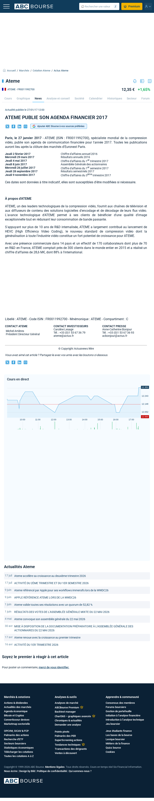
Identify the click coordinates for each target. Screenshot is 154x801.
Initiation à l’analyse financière (123, 715)
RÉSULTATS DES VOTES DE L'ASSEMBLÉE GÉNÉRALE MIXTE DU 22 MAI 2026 (61, 612)
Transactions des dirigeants (71, 748)
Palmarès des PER (65, 735)
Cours (8, 98)
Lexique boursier (115, 739)
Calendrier (95, 98)
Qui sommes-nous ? (80, 771)
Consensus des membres (120, 702)
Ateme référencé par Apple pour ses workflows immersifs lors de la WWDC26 (61, 590)
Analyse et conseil (58, 98)
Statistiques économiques (19, 747)
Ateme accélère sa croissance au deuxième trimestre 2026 (50, 575)
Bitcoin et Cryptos (14, 715)
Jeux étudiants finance (119, 730)
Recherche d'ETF (13, 739)
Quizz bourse (113, 747)
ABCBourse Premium (67, 707)
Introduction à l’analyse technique (125, 719)
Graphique (23, 98)
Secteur (132, 98)
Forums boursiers (116, 707)
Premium (134, 6)
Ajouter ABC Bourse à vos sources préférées (60, 126)
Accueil (11, 70)
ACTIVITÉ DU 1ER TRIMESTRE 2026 (36, 644)
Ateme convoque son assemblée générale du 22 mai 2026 (49, 619)
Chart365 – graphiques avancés (73, 716)
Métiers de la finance (118, 743)
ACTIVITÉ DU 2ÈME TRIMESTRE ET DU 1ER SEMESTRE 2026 (51, 583)
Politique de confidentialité (52, 771)
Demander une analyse (68, 724)
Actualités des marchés (17, 707)
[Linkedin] (19, 126)
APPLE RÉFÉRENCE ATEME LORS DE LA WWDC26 (45, 597)
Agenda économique (15, 711)
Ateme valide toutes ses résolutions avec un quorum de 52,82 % (53, 604)
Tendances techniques (68, 744)
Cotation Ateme (41, 70)
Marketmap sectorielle (17, 723)
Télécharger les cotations (18, 751)
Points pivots (62, 731)
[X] (7, 126)
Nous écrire (10, 771)
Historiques (114, 98)
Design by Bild (27, 771)
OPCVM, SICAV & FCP (16, 730)
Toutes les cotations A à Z (19, 756)
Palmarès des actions (16, 735)
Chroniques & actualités (68, 720)
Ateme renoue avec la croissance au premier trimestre (47, 637)
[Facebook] (13, 126)
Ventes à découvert (66, 753)
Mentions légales (55, 766)
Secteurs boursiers (15, 743)
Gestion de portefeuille (119, 711)
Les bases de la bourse (119, 735)
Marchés (24, 70)
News (38, 98)
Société (79, 98)
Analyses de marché (66, 702)
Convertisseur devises (16, 719)
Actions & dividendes (16, 702)
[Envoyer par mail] (25, 126)
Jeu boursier (113, 723)
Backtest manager (65, 711)
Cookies (110, 751)
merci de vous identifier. (54, 667)
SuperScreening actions (68, 740)
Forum (145, 98)
